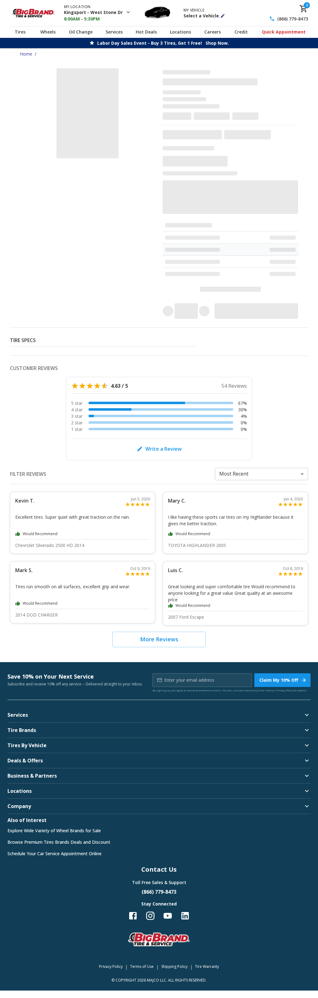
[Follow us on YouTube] (168, 916)
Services (114, 32)
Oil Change (81, 32)
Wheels (48, 32)
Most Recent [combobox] (233, 473)
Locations (180, 32)
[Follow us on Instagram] (150, 916)
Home (26, 54)
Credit (241, 32)
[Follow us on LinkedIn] (185, 916)
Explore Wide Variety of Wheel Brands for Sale (54, 830)
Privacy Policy (284, 690)
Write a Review (163, 448)
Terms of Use (142, 966)
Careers (212, 32)
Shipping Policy (174, 966)
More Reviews (159, 639)
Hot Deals (146, 32)
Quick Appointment (284, 32)
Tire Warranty (207, 966)
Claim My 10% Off (278, 680)
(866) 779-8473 (292, 19)
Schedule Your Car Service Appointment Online (54, 853)
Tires (20, 32)
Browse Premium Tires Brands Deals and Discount (58, 842)
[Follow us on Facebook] (133, 916)
